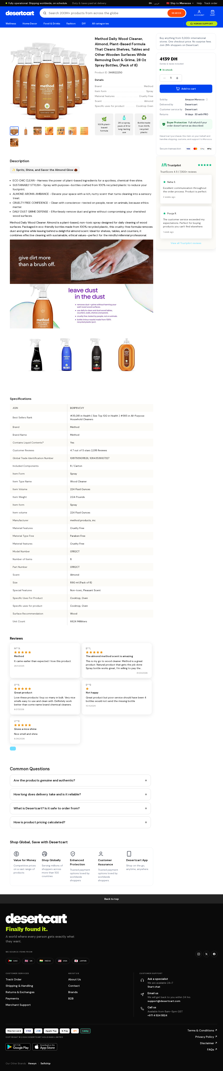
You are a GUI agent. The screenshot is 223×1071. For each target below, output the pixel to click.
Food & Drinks (52, 23)
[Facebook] (214, 954)
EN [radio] (150, 3)
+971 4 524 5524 (157, 1015)
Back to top (111, 899)
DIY (84, 23)
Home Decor (30, 23)
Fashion (70, 23)
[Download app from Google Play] (18, 1046)
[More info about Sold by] (206, 99)
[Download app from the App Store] (44, 1046)
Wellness (11, 23)
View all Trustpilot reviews (186, 243)
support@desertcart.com (164, 1001)
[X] (206, 954)
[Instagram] (198, 954)
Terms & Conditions (202, 1030)
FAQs (212, 1049)
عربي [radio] (157, 3)
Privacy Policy (206, 1037)
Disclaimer (208, 1043)
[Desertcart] (20, 13)
